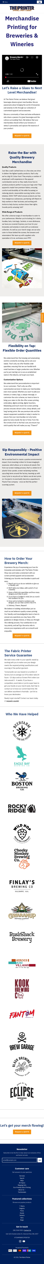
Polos (22, 1211)
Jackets (22, 1215)
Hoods (22, 1213)
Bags (22, 1220)
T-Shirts (22, 1206)
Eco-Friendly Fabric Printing (22, 1187)
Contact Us (27, 1230)
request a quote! (12, 701)
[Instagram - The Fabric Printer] (20, 1241)
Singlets (22, 1208)
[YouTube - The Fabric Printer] (24, 1241)
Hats (22, 1218)
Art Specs (22, 1183)
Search (22, 1178)
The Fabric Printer (24, 1257)
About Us (21, 1190)
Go (40, 1160)
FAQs (22, 1181)
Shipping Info (22, 1185)
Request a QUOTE (22, 1132)
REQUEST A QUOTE (22, 135)
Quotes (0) (42, 317)
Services (22, 1176)
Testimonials (22, 1192)
